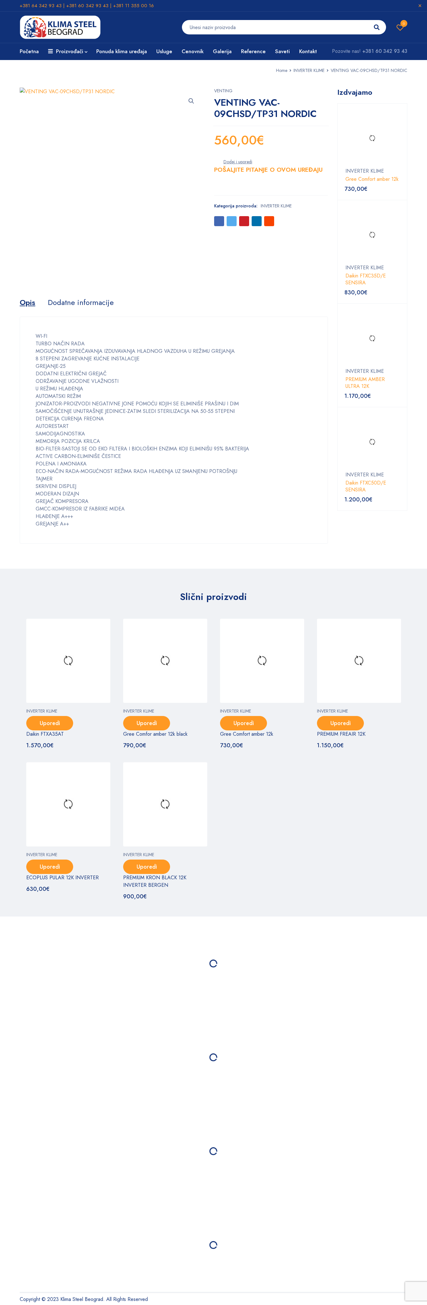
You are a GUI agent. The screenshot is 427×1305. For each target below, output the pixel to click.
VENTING (223, 91)
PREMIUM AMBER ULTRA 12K (365, 383)
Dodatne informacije (81, 302)
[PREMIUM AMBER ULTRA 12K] (372, 338)
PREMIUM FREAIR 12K (341, 734)
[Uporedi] (238, 161)
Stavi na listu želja (404, 23)
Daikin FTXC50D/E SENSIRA (365, 486)
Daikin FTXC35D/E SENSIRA (365, 279)
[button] (191, 101)
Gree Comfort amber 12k (372, 179)
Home (281, 70)
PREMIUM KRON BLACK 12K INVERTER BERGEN (154, 881)
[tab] (27, 302)
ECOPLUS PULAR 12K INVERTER (62, 877)
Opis (27, 302)
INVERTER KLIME (309, 70)
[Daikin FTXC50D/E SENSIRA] (372, 442)
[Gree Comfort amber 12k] (372, 138)
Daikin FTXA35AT (45, 734)
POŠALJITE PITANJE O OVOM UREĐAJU (268, 169)
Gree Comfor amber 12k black (155, 734)
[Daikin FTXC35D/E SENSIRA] (372, 235)
